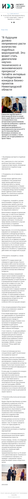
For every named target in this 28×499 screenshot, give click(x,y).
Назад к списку (4, 30)
